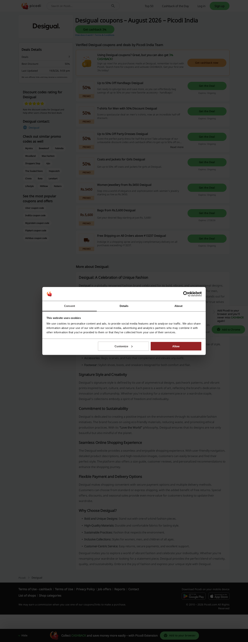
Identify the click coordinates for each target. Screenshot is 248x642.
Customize (121, 346)
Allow (176, 346)
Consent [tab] (69, 305)
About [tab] (178, 305)
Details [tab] (124, 305)
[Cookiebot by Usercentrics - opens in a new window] (186, 294)
